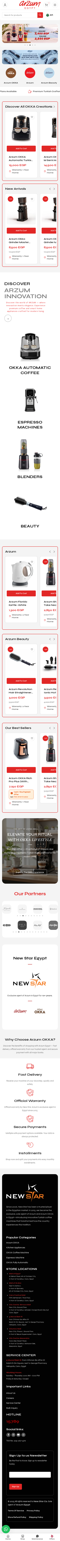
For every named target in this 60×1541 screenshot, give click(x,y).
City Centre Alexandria (19, 1332)
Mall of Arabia (15, 1276)
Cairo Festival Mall (17, 1289)
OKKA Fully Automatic (17, 1256)
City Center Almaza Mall (20, 1298)
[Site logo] (30, 4)
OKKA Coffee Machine (17, 1246)
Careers (10, 1391)
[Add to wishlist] (32, 117)
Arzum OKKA (12, 1236)
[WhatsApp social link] (23, 1428)
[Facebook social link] (8, 1428)
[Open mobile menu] (55, 5)
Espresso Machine (15, 1251)
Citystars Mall (15, 1322)
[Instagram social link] (13, 1428)
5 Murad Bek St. (16, 1310)
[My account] (5, 5)
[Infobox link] (11, 75)
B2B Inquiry (12, 1401)
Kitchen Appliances (15, 1241)
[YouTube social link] (18, 1428)
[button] (5, 33)
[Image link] (27, 1183)
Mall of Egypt (15, 1267)
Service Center (13, 1396)
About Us (10, 1386)
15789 (12, 1414)
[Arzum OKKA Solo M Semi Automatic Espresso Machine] (21, 127)
